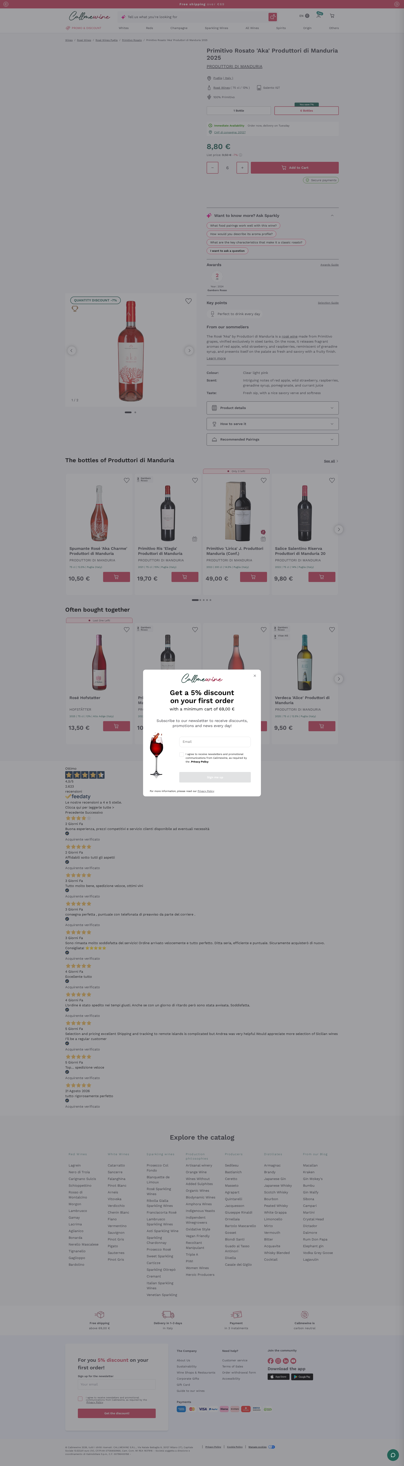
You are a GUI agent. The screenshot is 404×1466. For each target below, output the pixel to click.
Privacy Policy (206, 791)
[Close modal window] (255, 675)
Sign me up (215, 777)
